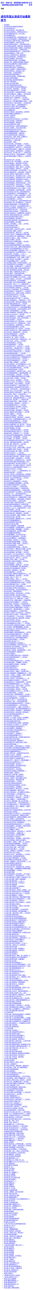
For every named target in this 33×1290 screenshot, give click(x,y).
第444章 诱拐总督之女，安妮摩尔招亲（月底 (17, 497)
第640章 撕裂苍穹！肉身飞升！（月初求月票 (17, 147)
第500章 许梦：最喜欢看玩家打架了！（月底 (17, 397)
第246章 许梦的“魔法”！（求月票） (14, 849)
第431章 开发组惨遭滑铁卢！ (12, 520)
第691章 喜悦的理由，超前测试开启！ (15, 56)
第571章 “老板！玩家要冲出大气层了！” (16, 271)
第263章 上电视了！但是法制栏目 (14, 818)
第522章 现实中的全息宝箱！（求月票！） (16, 358)
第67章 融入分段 (9, 1170)
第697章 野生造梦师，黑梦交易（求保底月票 (17, 46)
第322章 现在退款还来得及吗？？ (14, 714)
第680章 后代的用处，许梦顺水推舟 (14, 76)
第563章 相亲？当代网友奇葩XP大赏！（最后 (17, 286)
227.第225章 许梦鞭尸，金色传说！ (14, 886)
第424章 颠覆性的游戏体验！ (12, 532)
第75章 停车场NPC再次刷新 (12, 1156)
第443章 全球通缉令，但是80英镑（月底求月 (17, 499)
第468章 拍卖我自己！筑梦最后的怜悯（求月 (17, 454)
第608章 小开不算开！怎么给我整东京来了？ (17, 206)
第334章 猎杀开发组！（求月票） (14, 692)
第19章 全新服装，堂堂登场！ (13, 1255)
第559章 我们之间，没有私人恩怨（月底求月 (17, 293)
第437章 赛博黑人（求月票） (12, 509)
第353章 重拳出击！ (10, 659)
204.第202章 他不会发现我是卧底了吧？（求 (17, 927)
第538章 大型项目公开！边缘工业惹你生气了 (17, 330)
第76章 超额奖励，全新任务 (12, 1154)
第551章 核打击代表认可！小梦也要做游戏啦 (17, 307)
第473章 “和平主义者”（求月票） (14, 445)
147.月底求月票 (8, 1028)
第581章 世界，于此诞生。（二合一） (15, 254)
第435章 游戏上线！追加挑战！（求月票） (16, 513)
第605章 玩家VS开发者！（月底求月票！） (17, 211)
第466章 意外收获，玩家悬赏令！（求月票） (17, 458)
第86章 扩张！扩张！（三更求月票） (15, 1136)
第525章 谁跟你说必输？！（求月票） (15, 353)
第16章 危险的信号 (9, 1261)
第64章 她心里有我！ (10, 1175)
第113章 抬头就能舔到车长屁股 (13, 1088)
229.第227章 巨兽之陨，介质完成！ (14, 882)
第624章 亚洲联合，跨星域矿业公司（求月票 (17, 177)
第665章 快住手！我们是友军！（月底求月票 (17, 103)
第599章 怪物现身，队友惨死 (12, 222)
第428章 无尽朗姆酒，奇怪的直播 (14, 525)
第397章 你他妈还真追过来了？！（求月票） (17, 580)
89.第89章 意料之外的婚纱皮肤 (13, 1131)
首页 (2, 3)
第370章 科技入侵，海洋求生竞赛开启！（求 (17, 628)
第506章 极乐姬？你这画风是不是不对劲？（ (17, 387)
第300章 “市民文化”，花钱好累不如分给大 (16, 753)
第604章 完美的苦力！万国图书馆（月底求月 (17, 213)
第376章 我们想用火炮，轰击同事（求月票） (17, 618)
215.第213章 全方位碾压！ (12, 907)
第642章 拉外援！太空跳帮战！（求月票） (16, 143)
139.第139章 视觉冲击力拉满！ (13, 1042)
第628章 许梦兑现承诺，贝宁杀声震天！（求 (17, 170)
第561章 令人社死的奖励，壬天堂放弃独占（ (17, 289)
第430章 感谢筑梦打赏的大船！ (13, 522)
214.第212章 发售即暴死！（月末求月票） (16, 909)
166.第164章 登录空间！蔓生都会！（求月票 (17, 994)
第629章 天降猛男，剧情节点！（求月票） (16, 168)
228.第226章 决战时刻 (10, 884)
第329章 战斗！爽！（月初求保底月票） (16, 701)
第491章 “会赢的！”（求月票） (13, 413)
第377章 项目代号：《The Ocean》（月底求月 (17, 616)
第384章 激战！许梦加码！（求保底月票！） (17, 604)
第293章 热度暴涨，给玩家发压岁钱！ (15, 765)
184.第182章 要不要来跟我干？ (13, 962)
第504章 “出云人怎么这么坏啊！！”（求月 (16, 390)
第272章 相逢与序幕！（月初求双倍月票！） (17, 802)
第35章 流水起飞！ (9, 1227)
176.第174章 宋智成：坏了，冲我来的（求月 (17, 977)
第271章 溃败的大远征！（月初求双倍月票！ (17, 804)
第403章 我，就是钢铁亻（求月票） (14, 570)
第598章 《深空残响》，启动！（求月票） (16, 223)
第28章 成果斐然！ (9, 1239)
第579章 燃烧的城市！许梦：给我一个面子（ (17, 257)
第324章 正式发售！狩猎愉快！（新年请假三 (17, 710)
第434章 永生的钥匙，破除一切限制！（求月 (17, 515)
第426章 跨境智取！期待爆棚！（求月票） (16, 529)
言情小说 (9, 3)
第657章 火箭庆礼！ (10, 117)
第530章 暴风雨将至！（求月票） (14, 344)
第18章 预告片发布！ (10, 1257)
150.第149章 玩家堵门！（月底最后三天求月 (17, 1023)
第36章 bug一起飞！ (10, 1225)
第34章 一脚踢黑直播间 (11, 1229)
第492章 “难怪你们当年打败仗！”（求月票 (16, 412)
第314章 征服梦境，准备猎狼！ (13, 728)
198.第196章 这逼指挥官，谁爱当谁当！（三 (17, 937)
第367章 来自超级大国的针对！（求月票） (16, 634)
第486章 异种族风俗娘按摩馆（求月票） (16, 422)
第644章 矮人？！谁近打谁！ (12, 140)
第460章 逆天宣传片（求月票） (13, 469)
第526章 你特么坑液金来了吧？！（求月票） (17, 351)
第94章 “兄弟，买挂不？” (11, 1122)
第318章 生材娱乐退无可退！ (12, 721)
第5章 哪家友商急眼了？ (11, 1280)
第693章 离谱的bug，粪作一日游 (13, 53)
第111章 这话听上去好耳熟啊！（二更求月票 (17, 1092)
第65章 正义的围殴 (9, 1174)
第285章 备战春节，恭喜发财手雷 (14, 779)
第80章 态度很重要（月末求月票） (14, 1147)
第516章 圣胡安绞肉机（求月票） (14, 369)
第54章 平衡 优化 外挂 (10, 1193)
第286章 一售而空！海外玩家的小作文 (15, 778)
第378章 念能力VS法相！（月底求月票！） (17, 614)
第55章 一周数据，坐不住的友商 (13, 1191)
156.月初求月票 (8, 1012)
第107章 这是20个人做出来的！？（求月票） (17, 1099)
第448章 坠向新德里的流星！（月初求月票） (17, 490)
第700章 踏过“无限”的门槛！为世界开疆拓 (16, 40)
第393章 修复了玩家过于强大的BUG (15, 588)
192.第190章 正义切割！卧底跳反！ (14, 948)
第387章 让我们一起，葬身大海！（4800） (16, 598)
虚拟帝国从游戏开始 (21, 3)
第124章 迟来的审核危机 (11, 1069)
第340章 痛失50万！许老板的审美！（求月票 (17, 682)
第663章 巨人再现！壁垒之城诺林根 (14, 106)
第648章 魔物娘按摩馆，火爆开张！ (14, 133)
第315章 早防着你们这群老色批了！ (14, 726)
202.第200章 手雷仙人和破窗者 (13, 930)
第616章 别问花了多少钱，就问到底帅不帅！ (17, 191)
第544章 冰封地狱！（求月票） (13, 319)
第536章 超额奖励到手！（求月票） (14, 334)
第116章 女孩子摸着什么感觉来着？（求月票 (17, 1083)
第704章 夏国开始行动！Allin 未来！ (15, 33)
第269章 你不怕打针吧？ (11, 808)
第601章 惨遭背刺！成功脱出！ (13, 218)
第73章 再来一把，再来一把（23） (14, 1160)
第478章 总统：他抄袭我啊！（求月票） (16, 437)
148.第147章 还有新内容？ (12, 1026)
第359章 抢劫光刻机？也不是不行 (14, 648)
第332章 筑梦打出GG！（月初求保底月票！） (17, 696)
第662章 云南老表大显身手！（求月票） (16, 108)
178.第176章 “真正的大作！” (12, 973)
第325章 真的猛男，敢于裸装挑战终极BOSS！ (18, 708)
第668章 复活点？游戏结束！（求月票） (16, 97)
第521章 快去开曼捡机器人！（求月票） (16, 360)
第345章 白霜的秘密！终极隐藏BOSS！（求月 (18, 673)
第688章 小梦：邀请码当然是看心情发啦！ (16, 62)
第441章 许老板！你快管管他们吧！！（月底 (17, 502)
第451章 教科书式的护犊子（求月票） (15, 485)
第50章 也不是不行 (9, 1200)
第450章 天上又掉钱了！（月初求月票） (16, 486)
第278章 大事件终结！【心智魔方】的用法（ (17, 792)
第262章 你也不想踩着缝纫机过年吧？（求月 (17, 820)
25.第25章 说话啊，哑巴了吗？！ (14, 1245)
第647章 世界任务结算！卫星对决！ (14, 135)
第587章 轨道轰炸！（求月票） (13, 243)
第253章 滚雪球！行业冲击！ (12, 836)
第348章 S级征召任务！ (11, 667)
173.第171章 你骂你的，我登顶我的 (14, 982)
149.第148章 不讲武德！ (11, 1025)
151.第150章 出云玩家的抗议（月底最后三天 (17, 1021)
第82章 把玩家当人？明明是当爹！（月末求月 (17, 1144)
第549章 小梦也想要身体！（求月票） (15, 310)
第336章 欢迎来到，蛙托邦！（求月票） (16, 689)
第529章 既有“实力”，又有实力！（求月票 (16, 346)
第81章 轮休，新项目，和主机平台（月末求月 (17, 1145)
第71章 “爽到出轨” (9, 1163)
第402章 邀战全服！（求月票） (13, 572)
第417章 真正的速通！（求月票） (14, 545)
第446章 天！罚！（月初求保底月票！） (16, 493)
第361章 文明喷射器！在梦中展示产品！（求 (17, 644)
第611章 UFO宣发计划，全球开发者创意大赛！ (18, 200)
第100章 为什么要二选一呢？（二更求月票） (17, 1112)
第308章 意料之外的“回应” (12, 739)
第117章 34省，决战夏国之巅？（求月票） (16, 1081)
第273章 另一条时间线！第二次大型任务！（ (17, 801)
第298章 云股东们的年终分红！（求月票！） (17, 756)
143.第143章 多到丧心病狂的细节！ (14, 1035)
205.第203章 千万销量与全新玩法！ (14, 925)
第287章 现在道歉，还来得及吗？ (14, 776)
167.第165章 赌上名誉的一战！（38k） (15, 993)
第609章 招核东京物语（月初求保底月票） (16, 204)
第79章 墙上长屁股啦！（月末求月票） (15, 1149)
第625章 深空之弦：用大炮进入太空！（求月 (17, 175)
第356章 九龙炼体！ (10, 653)
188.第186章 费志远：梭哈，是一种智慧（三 (17, 955)
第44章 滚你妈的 (9, 1211)
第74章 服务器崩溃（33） (11, 1158)
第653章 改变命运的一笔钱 (12, 124)
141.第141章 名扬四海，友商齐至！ (14, 1039)
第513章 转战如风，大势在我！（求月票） (16, 374)
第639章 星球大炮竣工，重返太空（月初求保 (17, 149)
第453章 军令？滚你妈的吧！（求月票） (16, 481)
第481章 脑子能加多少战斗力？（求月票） (16, 431)
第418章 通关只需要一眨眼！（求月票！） (16, 543)
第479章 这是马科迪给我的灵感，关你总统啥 (17, 435)
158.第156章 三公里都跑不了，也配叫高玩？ (17, 1009)
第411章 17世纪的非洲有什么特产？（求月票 (17, 556)
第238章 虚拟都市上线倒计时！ (13, 863)
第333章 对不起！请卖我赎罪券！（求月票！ (17, 694)
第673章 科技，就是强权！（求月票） (15, 88)
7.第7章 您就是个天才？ (11, 1277)
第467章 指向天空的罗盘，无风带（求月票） (17, 456)
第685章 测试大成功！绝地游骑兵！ (14, 67)
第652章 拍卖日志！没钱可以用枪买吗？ (16, 126)
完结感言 (6, 24)
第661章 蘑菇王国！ (10, 110)
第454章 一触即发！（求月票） (13, 479)
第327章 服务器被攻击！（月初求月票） (16, 705)
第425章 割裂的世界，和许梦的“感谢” (15, 531)
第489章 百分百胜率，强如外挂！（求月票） (17, 417)
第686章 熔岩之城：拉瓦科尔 (12, 65)
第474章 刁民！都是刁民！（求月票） (15, 444)
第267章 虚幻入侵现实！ (11, 811)
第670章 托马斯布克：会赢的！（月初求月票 (17, 94)
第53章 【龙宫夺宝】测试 (11, 1195)
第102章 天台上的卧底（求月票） (14, 1108)
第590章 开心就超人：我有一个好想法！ (16, 238)
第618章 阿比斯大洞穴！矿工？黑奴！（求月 (17, 188)
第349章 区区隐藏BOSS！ (11, 666)
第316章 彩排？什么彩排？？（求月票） (16, 724)
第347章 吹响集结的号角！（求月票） (15, 669)
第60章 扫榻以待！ (9, 1183)
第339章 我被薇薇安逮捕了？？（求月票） (16, 683)
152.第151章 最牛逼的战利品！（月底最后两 (17, 1019)
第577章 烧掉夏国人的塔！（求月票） (15, 261)
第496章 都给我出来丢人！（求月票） (15, 405)
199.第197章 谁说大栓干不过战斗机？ (15, 936)
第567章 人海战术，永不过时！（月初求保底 (17, 278)
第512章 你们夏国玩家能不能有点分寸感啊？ (17, 376)
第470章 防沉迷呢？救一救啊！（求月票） (16, 451)
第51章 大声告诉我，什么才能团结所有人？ (17, 1199)
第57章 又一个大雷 (9, 1188)
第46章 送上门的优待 (10, 1207)
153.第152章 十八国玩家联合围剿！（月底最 (17, 1017)
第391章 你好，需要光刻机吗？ (13, 591)
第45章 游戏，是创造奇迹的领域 (13, 1209)
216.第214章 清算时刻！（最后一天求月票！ (17, 905)
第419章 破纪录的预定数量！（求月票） (16, 541)
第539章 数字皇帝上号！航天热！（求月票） (17, 328)
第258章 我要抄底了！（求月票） (14, 827)
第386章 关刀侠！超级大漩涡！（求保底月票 (17, 600)
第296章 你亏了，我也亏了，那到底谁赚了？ (17, 760)
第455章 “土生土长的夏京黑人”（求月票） (16, 477)
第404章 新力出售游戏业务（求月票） (15, 568)
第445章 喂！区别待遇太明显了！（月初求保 (17, 495)
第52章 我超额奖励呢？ (11, 1197)
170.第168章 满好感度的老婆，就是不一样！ (17, 987)
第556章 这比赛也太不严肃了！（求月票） (16, 298)
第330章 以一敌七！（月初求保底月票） (16, 699)
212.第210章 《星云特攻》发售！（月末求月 (17, 913)
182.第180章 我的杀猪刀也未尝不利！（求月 (17, 966)
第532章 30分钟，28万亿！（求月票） (15, 341)
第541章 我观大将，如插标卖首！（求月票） (17, 325)
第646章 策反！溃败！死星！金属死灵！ (16, 136)
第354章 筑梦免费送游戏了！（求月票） (16, 657)
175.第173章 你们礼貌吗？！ (12, 978)
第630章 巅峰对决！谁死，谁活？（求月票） (17, 167)
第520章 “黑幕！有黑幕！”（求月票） (15, 362)
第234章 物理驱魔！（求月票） (13, 870)
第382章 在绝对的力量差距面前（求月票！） (17, 607)
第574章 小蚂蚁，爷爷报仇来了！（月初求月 (17, 266)
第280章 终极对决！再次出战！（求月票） (16, 788)
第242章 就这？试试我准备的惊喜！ (14, 856)
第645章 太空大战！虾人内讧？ (13, 138)
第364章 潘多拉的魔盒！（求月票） (14, 639)
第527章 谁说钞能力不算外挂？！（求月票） (17, 350)
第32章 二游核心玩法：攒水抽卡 (13, 1232)
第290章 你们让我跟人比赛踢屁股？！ (15, 770)
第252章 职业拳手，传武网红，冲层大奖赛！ (17, 838)
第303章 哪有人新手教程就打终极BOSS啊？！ (18, 747)
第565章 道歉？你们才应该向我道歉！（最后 (17, 282)
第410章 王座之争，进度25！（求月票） (16, 557)
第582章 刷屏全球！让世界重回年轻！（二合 (17, 252)
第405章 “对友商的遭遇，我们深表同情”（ (16, 566)
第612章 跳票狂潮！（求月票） (13, 199)
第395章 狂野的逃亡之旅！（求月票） (15, 584)
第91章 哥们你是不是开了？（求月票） (15, 1128)
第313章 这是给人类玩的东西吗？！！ (15, 730)
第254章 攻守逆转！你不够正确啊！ (14, 834)
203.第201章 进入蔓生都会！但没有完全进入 (17, 929)
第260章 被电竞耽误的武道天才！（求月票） (17, 824)
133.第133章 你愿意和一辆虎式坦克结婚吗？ (17, 1053)
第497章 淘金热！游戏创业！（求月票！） (16, 403)
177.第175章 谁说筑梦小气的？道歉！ (15, 975)
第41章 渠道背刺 (9, 1216)
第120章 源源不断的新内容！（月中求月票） (17, 1076)
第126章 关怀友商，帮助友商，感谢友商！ (16, 1065)
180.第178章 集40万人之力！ (12, 969)
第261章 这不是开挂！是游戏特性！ (14, 822)
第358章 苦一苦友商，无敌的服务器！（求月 (17, 650)
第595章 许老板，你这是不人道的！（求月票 (17, 229)
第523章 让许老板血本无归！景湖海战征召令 (17, 357)
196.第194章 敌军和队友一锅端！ (14, 941)
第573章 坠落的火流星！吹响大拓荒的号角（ (17, 268)
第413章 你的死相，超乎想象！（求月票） (16, 552)
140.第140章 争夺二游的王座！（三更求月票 (17, 1040)
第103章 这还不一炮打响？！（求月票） (16, 1106)
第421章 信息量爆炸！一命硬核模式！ (15, 538)
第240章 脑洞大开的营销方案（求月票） (16, 859)
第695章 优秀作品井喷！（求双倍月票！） (16, 49)
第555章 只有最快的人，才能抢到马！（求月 (17, 300)
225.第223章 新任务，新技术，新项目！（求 (17, 890)
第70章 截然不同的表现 (11, 1165)
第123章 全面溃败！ (10, 1071)
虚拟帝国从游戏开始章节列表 (12, 5)
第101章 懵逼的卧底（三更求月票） (14, 1110)
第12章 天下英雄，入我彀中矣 (13, 1268)
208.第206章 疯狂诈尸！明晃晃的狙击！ (16, 920)
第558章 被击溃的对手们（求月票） (14, 294)
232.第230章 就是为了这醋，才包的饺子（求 (17, 877)
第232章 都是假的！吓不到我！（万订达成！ (17, 874)
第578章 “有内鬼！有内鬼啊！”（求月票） (16, 259)
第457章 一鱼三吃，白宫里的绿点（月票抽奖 (17, 474)
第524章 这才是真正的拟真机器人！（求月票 (17, 355)
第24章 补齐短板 (9, 1247)
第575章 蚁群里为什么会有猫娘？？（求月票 (17, 264)
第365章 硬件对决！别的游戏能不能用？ (16, 637)
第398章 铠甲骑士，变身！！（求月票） (16, 579)
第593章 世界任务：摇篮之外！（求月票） (16, 232)
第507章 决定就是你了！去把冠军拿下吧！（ (17, 385)
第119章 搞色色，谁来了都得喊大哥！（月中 (17, 1078)
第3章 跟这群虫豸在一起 (11, 1284)
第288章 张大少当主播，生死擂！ (14, 774)
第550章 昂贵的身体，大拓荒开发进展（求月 (17, 309)
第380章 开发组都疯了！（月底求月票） (16, 611)
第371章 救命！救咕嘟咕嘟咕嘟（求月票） (16, 627)
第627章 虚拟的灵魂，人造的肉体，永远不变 (17, 172)
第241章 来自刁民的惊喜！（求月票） (15, 858)
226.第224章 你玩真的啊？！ (12, 888)
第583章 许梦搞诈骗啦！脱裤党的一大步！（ (17, 250)
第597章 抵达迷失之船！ (11, 225)
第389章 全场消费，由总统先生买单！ (15, 595)
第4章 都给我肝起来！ (10, 1282)
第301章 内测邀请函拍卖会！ (12, 751)
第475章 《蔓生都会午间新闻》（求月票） (16, 442)
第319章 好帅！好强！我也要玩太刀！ (15, 719)
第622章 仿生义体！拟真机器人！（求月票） (17, 181)
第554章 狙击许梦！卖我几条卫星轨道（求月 (17, 302)
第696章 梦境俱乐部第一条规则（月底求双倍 (17, 48)
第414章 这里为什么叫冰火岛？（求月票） (16, 550)
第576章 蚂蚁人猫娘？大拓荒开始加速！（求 (17, 262)
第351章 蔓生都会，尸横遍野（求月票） (16, 662)
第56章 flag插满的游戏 (10, 1190)
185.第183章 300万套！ (11, 961)
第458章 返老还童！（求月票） (13, 472)
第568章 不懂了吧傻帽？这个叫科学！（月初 (17, 277)
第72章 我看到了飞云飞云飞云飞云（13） (16, 1161)
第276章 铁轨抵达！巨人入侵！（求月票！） (17, 795)
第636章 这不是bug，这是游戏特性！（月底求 (17, 154)
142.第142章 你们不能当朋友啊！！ (14, 1037)
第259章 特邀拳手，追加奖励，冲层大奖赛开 (17, 826)
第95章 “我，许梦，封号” (11, 1120)
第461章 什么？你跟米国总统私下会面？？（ (17, 467)
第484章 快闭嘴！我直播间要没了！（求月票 (17, 426)
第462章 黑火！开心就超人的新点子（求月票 (17, 465)
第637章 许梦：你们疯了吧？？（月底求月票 (17, 152)
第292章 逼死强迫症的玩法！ (12, 767)
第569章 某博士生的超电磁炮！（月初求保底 (17, 275)
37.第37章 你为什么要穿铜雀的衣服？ (15, 1223)
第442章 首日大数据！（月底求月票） (15, 501)
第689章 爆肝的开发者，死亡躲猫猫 (14, 60)
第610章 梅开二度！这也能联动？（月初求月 (17, 202)
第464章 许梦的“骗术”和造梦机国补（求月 (16, 461)
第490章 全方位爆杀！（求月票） (14, 415)
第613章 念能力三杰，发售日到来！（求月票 (17, 197)
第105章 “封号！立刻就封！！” (13, 1103)
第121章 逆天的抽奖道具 (11, 1074)
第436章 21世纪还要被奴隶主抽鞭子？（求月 (17, 511)
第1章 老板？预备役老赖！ (12, 1287)
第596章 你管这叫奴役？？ (12, 227)
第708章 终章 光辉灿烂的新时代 (13, 26)
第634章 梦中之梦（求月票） (12, 159)
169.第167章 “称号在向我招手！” (14, 989)
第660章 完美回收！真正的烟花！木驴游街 (16, 111)
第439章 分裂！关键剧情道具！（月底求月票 (17, 506)
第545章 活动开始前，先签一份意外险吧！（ (17, 318)
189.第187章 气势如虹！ (11, 953)
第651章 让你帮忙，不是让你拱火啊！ (15, 127)
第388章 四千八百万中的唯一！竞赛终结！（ (17, 596)
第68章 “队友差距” (9, 1168)
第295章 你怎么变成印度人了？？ (14, 762)
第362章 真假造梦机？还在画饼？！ (14, 643)
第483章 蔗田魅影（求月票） (12, 428)
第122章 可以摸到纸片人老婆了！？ (14, 1072)
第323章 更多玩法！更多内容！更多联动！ (16, 712)
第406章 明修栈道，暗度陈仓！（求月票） (16, 564)
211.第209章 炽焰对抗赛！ (12, 914)
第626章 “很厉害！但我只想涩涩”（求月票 (16, 174)
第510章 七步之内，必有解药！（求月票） (16, 380)
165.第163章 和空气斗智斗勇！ (13, 996)
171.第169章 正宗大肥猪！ (12, 985)
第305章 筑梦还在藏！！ (11, 744)
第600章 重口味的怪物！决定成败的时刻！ (16, 220)
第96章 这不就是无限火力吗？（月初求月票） (17, 1119)
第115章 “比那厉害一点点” (12, 1085)
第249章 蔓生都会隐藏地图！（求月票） (16, 843)
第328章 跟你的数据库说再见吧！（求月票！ (17, 703)
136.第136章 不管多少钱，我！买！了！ (16, 1048)
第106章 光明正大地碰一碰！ (12, 1101)
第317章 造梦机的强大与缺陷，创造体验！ (16, 723)
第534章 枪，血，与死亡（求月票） (14, 337)
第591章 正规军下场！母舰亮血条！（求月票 (17, 236)
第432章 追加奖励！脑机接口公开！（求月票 (17, 518)
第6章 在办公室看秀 (10, 1279)
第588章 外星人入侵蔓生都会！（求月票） (16, 241)
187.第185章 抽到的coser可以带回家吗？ (16, 957)
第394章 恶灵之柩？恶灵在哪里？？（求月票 (17, 586)
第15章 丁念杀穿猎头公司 (11, 1263)
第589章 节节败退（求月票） (12, 239)
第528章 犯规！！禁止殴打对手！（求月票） (17, 348)
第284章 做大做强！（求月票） (13, 781)
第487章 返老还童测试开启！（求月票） (16, 421)
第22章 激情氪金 (9, 1250)
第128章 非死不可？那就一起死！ (14, 1062)
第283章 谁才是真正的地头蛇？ (13, 783)
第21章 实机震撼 (9, 1252)
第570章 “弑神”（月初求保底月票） (14, 273)
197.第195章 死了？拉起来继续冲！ (14, 939)
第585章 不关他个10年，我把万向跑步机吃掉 (17, 246)
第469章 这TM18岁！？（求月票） (14, 453)
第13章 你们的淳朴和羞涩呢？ (13, 1266)
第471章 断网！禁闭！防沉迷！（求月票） (16, 449)
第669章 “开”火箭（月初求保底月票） (15, 96)
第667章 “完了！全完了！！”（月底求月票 (16, 99)
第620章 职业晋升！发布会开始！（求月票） (17, 184)
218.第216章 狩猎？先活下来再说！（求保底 (17, 902)
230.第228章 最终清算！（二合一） (14, 881)
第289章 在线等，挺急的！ (12, 772)
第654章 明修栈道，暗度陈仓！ (13, 122)
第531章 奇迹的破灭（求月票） (13, 342)
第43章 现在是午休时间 (11, 1213)
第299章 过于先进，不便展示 (12, 755)
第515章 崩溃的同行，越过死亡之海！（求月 (17, 371)
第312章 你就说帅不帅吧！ (12, 731)
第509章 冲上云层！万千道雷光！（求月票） (17, 381)
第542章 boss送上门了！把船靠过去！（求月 (17, 323)
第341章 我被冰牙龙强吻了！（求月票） (16, 680)
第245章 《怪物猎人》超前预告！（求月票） (17, 850)
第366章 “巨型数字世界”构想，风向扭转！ (16, 635)
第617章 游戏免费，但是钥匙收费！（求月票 (17, 190)
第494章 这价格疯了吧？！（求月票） (15, 408)
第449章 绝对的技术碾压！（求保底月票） (16, 488)
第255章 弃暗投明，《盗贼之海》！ (14, 833)
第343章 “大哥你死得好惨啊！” (13, 676)
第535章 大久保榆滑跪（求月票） (14, 335)
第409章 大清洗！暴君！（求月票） (14, 559)
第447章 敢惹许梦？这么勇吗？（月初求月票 (17, 492)
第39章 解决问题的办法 (11, 1220)
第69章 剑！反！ (9, 1167)
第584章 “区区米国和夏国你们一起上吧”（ (16, 248)
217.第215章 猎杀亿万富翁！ (12, 904)
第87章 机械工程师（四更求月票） (14, 1135)
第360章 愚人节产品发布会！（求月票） (16, 646)
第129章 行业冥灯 (9, 1060)
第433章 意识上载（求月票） (12, 516)
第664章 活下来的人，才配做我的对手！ (16, 104)
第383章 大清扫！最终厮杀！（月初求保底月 (17, 605)
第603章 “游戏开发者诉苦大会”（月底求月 (16, 215)
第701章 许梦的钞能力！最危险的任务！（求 (17, 39)
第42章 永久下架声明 (10, 1215)
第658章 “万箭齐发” (10, 115)
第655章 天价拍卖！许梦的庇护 (13, 120)
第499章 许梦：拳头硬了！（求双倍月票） (16, 399)
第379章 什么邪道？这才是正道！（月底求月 (17, 612)
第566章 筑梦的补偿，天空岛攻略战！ (15, 280)
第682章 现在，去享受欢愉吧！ (13, 72)
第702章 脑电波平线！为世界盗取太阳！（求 (17, 37)
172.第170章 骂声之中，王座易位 (14, 984)
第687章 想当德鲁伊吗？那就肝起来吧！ (16, 64)
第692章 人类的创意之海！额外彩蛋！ (15, 55)
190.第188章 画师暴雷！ (11, 952)
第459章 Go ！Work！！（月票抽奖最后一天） (18, 470)
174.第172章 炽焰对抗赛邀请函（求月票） (16, 980)
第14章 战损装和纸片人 (11, 1264)
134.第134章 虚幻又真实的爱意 (13, 1051)
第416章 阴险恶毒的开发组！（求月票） (16, 547)
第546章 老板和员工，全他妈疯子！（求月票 (17, 316)
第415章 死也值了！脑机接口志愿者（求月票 (17, 548)
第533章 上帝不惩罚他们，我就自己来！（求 (17, 339)
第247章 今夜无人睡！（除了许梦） (14, 847)
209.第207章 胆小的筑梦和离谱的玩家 (15, 918)
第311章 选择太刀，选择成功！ (13, 733)
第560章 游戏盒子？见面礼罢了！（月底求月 (17, 291)
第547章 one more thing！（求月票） (14, 314)
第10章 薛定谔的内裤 (10, 1271)
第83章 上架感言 (9, 1142)
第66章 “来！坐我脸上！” (11, 1172)
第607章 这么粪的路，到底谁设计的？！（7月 (17, 207)
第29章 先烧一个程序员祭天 (12, 1238)
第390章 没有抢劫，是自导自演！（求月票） (17, 593)
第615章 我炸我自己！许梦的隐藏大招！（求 (17, 193)
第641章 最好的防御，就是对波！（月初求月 (17, 145)
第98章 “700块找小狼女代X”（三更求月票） (17, 1115)
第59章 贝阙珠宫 (9, 1184)
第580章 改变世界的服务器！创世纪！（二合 (17, 255)
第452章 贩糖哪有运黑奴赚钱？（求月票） (16, 483)
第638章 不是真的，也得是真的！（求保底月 (17, 151)
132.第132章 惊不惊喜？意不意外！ (14, 1055)
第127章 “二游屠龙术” (10, 1064)
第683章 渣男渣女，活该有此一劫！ (14, 71)
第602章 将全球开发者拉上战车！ (14, 216)
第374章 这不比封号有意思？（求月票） (16, 621)
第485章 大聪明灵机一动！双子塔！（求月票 (17, 424)
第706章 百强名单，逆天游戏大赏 (14, 30)
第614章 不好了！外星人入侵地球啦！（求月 (17, 195)
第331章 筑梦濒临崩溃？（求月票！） (15, 698)
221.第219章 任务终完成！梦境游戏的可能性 (17, 897)
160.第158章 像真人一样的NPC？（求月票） (17, 1005)
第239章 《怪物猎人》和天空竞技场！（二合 (17, 861)
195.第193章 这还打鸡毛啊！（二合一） (16, 943)
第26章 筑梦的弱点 (9, 1243)
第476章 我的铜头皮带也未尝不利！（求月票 (17, 440)
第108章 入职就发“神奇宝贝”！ (13, 1097)
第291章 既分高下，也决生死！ (13, 769)
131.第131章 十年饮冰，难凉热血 (14, 1056)
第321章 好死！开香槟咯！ (12, 715)
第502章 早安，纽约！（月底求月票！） (16, 394)
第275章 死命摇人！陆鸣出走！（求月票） (16, 797)
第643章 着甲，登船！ (10, 142)
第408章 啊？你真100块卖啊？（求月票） (16, 561)
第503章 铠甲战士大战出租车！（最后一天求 (17, 392)
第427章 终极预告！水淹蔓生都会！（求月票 (17, 527)
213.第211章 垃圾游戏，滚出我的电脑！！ (16, 911)
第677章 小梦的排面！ (10, 81)
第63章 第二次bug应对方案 (12, 1177)
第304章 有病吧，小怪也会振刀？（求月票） (17, 746)
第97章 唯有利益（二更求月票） (13, 1117)
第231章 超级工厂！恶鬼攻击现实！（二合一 (17, 875)
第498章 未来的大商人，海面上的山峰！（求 (17, 401)
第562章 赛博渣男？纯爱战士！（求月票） (16, 287)
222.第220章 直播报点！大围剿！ (14, 895)
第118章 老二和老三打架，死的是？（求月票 (17, 1080)
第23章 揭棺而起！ (9, 1248)
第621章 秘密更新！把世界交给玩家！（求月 (17, 183)
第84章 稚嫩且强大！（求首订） (13, 1140)
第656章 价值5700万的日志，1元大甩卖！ (16, 119)
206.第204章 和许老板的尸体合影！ (14, 923)
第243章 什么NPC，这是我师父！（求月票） (17, 854)
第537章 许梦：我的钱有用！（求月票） (16, 332)
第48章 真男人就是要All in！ (12, 1204)
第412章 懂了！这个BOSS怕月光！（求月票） (18, 554)
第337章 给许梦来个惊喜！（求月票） (15, 687)
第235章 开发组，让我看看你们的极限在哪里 (17, 868)
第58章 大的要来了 (9, 1186)
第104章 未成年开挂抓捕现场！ (13, 1104)
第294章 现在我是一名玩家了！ (13, 763)
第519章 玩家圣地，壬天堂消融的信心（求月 (17, 364)
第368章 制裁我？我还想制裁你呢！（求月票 (17, 632)
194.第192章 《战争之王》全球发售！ (15, 945)
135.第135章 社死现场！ (11, 1049)
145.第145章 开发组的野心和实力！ (14, 1032)
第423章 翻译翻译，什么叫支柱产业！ (15, 534)
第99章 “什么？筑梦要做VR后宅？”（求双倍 (17, 1113)
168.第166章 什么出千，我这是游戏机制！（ (17, 991)
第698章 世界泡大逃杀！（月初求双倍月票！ (17, 44)
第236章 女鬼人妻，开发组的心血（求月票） (17, 866)
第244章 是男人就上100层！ (12, 852)
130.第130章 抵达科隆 (10, 1058)
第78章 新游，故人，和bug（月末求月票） (16, 1151)
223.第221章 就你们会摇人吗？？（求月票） (17, 893)
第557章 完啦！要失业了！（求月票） (15, 296)
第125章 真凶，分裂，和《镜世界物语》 (16, 1067)
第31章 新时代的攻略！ (11, 1234)
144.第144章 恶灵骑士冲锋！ (12, 1033)
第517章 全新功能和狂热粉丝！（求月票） (16, 367)
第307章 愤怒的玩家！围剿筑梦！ (14, 740)
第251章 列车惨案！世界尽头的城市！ (15, 840)
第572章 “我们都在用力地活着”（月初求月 (16, 270)
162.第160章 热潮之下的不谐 (12, 1001)
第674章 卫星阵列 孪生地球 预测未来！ (15, 87)
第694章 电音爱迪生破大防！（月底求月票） (17, 51)
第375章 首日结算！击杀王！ (12, 620)
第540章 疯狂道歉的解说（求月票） (14, 326)
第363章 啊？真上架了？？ (12, 641)
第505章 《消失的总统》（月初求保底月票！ (17, 389)
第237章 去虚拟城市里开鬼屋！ (13, 865)
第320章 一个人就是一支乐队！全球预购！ (16, 717)
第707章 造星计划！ (10, 28)
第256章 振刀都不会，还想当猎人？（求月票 (17, 831)
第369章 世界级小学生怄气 (12, 630)
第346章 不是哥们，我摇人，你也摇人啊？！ (17, 671)
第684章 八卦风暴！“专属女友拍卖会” (15, 69)
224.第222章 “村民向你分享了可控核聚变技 (17, 891)
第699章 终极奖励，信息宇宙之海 (14, 42)
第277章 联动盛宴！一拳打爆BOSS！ (15, 794)
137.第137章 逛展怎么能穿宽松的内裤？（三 (17, 1046)
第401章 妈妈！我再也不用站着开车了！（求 (17, 573)
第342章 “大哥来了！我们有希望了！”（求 (16, 678)
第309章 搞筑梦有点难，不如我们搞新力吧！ (17, 737)
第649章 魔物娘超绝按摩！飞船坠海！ (15, 131)
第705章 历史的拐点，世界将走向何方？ (16, 32)
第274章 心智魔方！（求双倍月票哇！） (16, 799)
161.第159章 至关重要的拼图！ (13, 1003)
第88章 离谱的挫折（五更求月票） (14, 1133)
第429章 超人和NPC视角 (11, 524)
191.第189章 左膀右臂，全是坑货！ (14, 950)
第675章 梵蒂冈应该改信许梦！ (13, 85)
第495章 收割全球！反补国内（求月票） (16, 406)
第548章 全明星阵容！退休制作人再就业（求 (17, 312)
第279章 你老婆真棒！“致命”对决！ (14, 790)
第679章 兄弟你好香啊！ (11, 78)
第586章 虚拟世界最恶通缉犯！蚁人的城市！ (17, 245)
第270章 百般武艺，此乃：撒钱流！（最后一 (17, 806)
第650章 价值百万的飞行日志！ (13, 129)
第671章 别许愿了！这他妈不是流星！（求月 (17, 92)
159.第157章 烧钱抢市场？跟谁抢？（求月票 (17, 1007)
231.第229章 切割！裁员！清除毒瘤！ (15, 879)
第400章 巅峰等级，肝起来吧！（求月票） (16, 575)
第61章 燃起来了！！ (10, 1181)
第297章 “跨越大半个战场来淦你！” (14, 758)
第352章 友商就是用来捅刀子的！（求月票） (17, 660)
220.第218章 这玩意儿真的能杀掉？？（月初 (17, 898)
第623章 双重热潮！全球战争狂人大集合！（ (17, 179)
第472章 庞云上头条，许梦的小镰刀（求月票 (17, 447)
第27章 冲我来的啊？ (10, 1241)
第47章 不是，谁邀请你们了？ (13, 1206)
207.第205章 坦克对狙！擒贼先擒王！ (15, 921)
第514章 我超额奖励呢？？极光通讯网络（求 (17, 373)
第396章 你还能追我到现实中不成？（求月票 (17, 582)
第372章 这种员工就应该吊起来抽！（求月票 (17, 625)
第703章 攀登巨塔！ (10, 35)
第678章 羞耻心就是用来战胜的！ (14, 80)
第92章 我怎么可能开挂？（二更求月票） (16, 1126)
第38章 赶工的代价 (9, 1222)
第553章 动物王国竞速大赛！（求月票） (16, 303)
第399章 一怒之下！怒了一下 (12, 577)
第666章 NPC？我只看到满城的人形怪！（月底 (18, 101)
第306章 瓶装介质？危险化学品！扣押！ (16, 742)
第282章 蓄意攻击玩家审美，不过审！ (15, 785)
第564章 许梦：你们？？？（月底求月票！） (17, 284)
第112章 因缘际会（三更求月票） (14, 1090)
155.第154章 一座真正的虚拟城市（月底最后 (17, 1014)
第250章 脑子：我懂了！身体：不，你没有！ (17, 842)
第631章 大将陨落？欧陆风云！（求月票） (16, 165)
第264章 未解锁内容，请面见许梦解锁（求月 (17, 817)
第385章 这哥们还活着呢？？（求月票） (16, 602)
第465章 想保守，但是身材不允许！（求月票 (17, 460)
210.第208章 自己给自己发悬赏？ (14, 916)
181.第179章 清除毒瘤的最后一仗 (14, 968)
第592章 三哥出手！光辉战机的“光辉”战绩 (16, 234)
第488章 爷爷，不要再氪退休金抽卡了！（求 (17, 419)
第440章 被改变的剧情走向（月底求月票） (16, 504)
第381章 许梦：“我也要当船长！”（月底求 (16, 609)
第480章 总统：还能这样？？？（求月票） (16, 433)
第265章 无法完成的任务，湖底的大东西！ (16, 815)
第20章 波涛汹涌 (9, 1254)
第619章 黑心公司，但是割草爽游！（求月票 (17, 186)
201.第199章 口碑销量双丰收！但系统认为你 (17, 932)
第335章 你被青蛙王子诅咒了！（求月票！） (17, 691)
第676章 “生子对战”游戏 (11, 83)
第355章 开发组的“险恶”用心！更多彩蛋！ (16, 655)
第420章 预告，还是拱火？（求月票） (15, 540)
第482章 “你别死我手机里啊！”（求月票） (16, 429)
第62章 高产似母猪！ (10, 1179)
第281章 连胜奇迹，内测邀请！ (13, 786)
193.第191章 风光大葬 (10, 946)
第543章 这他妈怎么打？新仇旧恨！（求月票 (17, 321)
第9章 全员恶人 (8, 1273)
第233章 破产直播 (9, 872)
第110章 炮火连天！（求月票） (13, 1094)
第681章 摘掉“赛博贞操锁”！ (12, 74)
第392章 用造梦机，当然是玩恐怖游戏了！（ (17, 589)
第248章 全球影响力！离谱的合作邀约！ (16, 845)
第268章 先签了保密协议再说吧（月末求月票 (17, 810)
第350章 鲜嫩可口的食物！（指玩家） (15, 664)
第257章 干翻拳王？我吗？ (12, 829)
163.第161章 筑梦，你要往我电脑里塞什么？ (17, 1000)
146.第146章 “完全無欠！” (11, 1030)
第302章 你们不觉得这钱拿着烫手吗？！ (16, 749)
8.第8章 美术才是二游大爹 (12, 1275)
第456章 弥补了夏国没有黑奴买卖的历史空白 (17, 476)
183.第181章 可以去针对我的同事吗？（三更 (17, 964)
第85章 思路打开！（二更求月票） (14, 1138)
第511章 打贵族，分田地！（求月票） (15, 378)
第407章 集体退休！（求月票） (13, 563)
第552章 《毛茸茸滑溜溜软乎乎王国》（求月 (17, 305)
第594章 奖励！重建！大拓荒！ (13, 231)
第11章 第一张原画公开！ (11, 1270)
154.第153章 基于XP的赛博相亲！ (14, 1016)
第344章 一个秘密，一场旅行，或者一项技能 (17, 675)
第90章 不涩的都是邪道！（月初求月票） (16, 1129)
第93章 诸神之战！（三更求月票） (14, 1124)
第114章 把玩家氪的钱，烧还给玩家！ (15, 1087)
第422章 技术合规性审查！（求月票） (15, 536)
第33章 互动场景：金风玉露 (12, 1231)
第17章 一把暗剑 (9, 1259)
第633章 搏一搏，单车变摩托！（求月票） (16, 161)
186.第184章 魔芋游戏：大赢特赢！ (14, 959)
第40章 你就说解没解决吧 (11, 1218)
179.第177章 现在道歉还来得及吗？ (14, 971)
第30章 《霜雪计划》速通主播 (13, 1236)
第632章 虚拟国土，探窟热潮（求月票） (16, 163)
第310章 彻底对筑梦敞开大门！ (13, 735)
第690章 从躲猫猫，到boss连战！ (14, 58)
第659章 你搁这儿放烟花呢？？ (13, 113)
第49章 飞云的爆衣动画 (11, 1202)
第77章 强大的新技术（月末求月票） (15, 1152)
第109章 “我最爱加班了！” (12, 1096)
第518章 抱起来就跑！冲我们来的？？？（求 (17, 366)
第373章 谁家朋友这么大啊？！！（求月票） (17, 623)
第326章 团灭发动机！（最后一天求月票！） (17, 707)
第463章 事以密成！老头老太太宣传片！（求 (17, 463)
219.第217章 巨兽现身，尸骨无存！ (14, 900)
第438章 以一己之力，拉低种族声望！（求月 (17, 508)
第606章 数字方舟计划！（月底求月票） (16, 209)
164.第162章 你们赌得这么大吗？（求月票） (17, 998)
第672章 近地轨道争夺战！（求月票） (15, 90)
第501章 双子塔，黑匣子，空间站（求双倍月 (17, 396)
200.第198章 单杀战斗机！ (12, 934)
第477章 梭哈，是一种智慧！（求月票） (16, 438)
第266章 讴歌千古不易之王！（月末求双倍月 (17, 813)
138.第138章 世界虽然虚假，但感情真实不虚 (17, 1044)
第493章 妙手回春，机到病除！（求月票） (16, 410)
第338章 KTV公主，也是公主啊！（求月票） (17, 685)
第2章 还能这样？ (9, 1286)
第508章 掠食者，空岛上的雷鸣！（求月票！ (17, 383)
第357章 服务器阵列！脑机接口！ (14, 651)
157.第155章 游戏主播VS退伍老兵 (14, 1010)
